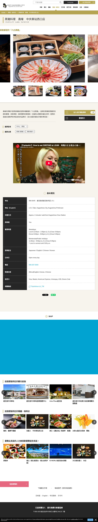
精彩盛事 (75, 7)
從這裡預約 (13, 484)
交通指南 (86, 7)
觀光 (45, 7)
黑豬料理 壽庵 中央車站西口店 (28, 12)
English (45, 496)
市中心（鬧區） (21, 126)
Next (85, 58)
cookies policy (74, 519)
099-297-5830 (33, 265)
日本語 (38, 496)
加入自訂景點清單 (84, 112)
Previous (12, 58)
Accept (90, 519)
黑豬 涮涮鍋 (19, 131)
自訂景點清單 (86, 2)
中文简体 (53, 496)
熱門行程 (69, 7)
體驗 (49, 7)
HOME (3, 12)
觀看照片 (82, 118)
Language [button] (70, 2)
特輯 (41, 7)
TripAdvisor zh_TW (37, 286)
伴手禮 (63, 7)
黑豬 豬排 (30, 131)
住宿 (81, 7)
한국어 (60, 496)
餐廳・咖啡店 (55, 7)
